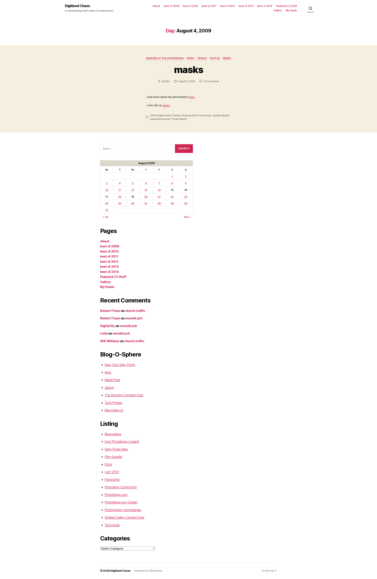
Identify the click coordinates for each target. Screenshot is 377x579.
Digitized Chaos (77, 6)
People (202, 58)
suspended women (160, 118)
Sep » (187, 216)
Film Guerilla (113, 457)
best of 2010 (190, 6)
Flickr (108, 464)
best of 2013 (246, 6)
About (156, 6)
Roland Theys (110, 311)
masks (188, 69)
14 (159, 189)
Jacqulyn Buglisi (220, 115)
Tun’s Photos (113, 403)
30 (185, 203)
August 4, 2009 (186, 81)
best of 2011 (209, 6)
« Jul (105, 216)
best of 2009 (171, 6)
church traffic (135, 311)
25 (119, 203)
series (227, 58)
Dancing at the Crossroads (196, 115)
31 (106, 210)
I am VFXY (112, 472)
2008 (153, 115)
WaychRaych (114, 410)
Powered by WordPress (148, 570)
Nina (108, 372)
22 (172, 196)
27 (145, 203)
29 (172, 203)
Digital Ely (107, 326)
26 (132, 203)
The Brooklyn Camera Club (124, 395)
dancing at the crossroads (165, 58)
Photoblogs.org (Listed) (121, 502)
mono (166, 105)
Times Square (179, 118)
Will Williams (109, 341)
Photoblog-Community (121, 487)
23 (185, 196)
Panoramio (112, 479)
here (191, 97)
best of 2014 (264, 6)
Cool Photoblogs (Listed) (122, 441)
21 (159, 196)
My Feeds (291, 10)
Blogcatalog (113, 434)
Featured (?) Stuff (286, 6)
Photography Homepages (123, 510)
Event (191, 58)
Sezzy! (109, 387)
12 (132, 189)
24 (106, 203)
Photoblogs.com (116, 495)
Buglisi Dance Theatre (169, 115)
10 (106, 189)
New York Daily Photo (120, 365)
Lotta (104, 333)
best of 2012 (227, 6)
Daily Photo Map (116, 449)
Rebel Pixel (112, 380)
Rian (167, 81)
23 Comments (211, 81)
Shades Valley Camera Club (124, 517)
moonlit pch (134, 318)
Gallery (278, 10)
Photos (215, 58)
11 (120, 189)
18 (119, 196)
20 (145, 196)
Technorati (112, 525)
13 (146, 189)
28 (159, 203)
